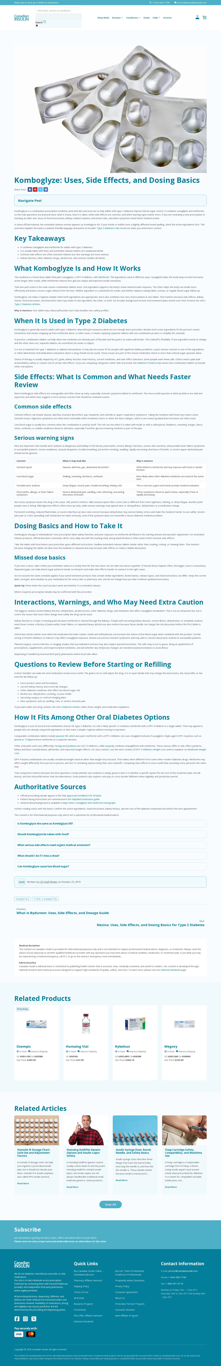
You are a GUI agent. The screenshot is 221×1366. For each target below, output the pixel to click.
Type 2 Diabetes (45, 899)
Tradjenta (30, 739)
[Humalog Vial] (86, 1024)
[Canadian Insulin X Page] (34, 1319)
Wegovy (170, 1046)
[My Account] (197, 17)
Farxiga (58, 745)
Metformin (103, 277)
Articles (167, 17)
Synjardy (109, 745)
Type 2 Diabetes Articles (27, 304)
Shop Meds (103, 17)
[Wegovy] (184, 1024)
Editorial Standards (170, 969)
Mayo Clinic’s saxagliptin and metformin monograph (89, 802)
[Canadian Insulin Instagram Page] (25, 1319)
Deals (147, 17)
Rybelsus (122, 1046)
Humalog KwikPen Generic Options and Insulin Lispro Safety (84, 1153)
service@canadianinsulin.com (183, 1270)
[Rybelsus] (135, 1024)
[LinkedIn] (45, 189)
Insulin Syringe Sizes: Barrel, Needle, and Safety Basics (133, 1151)
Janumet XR (62, 735)
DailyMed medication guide (86, 799)
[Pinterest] (35, 189)
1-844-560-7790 (177, 1277)
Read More (23, 1183)
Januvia (17, 739)
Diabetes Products (147, 362)
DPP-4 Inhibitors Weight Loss (150, 749)
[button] (110, 200)
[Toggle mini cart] (205, 17)
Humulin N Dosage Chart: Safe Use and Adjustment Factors (33, 1153)
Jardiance (72, 745)
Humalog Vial (77, 1046)
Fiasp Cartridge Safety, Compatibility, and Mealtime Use (183, 1153)
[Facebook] (30, 189)
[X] (40, 189)
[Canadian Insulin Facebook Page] (17, 1319)
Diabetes (22, 899)
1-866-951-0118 (174, 1283)
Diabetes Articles (71, 706)
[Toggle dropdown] (122, 17)
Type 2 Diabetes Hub (108, 228)
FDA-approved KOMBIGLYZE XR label (81, 795)
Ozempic (24, 1046)
